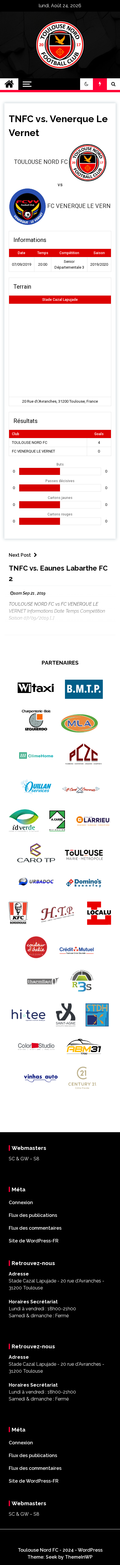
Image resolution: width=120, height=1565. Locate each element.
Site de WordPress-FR (34, 1241)
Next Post (20, 555)
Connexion (21, 1202)
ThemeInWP (79, 1557)
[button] (86, 84)
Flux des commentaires (35, 1228)
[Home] (9, 84)
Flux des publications (33, 1215)
